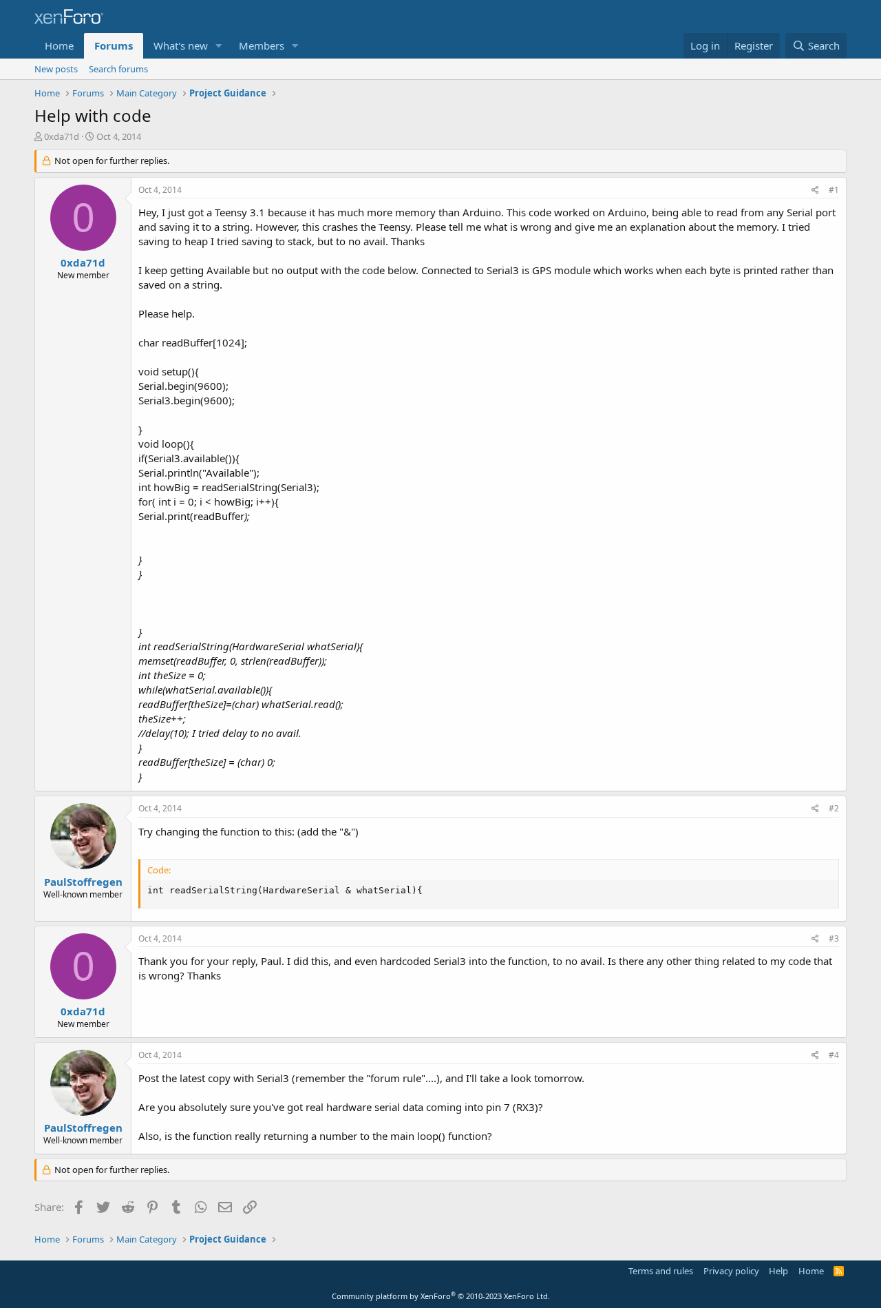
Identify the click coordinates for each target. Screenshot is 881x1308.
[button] (219, 46)
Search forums (118, 69)
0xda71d (61, 136)
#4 (834, 1055)
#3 (834, 938)
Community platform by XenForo (441, 1296)
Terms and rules (660, 1271)
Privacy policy (731, 1271)
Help (778, 1271)
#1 (834, 190)
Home (59, 45)
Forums (113, 45)
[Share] (815, 190)
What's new (180, 45)
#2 (834, 808)
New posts (56, 69)
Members (261, 45)
